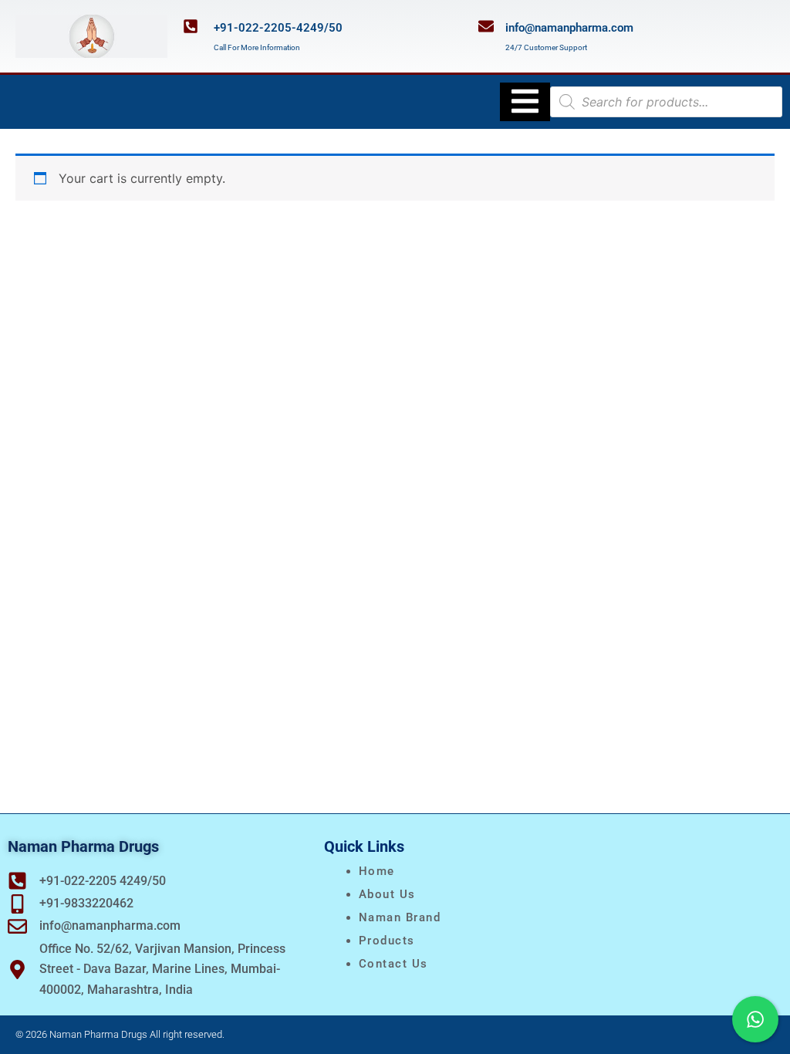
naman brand (400, 917)
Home (377, 871)
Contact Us (393, 964)
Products (387, 941)
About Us (387, 894)
